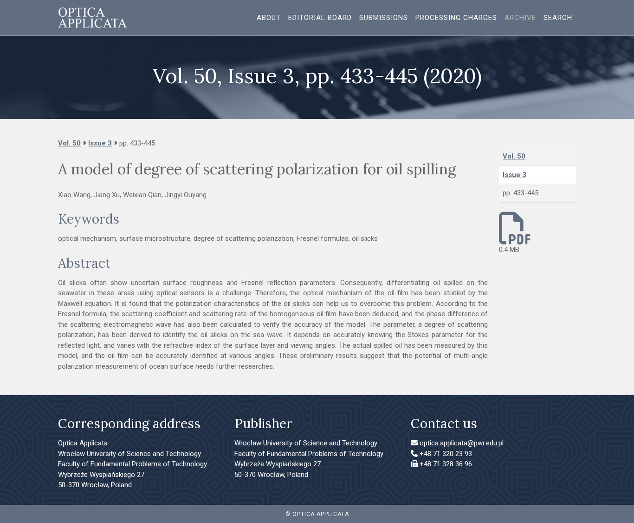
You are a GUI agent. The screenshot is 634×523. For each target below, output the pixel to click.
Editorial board (320, 17)
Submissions (383, 17)
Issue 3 (100, 143)
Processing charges (456, 17)
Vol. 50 (69, 143)
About (269, 17)
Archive (520, 17)
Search (557, 17)
